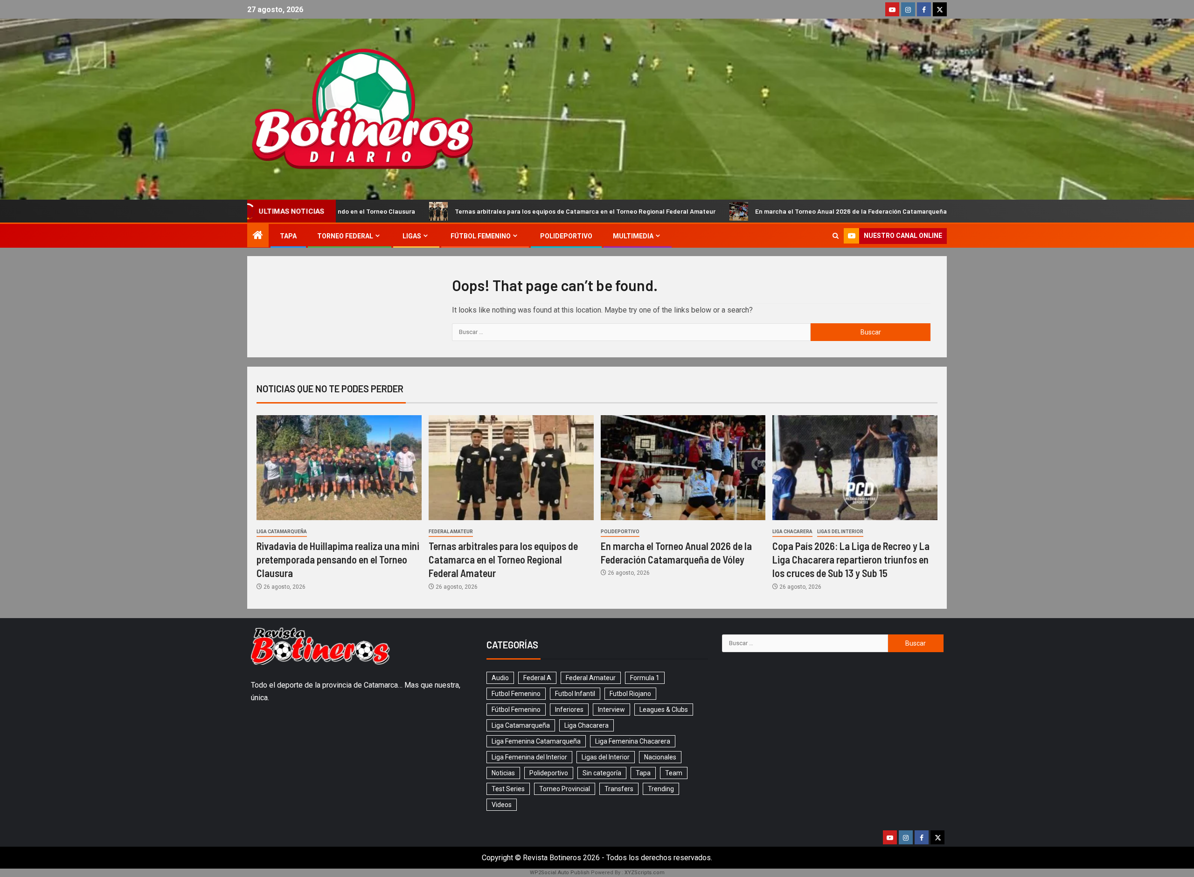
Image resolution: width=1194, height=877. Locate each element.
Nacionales (660, 757)
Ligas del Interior (840, 531)
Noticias (503, 773)
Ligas (412, 236)
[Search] (835, 236)
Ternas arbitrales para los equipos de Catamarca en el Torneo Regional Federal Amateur (516, 211)
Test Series (508, 789)
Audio (500, 678)
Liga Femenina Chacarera (632, 741)
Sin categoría (602, 773)
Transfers (618, 789)
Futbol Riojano (630, 693)
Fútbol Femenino (481, 236)
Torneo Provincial (564, 789)
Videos (502, 804)
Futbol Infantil (575, 693)
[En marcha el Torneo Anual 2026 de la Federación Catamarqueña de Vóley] (683, 467)
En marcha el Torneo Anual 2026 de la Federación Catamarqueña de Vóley (796, 211)
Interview (611, 709)
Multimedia (633, 236)
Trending (661, 789)
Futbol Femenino (516, 693)
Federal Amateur (451, 531)
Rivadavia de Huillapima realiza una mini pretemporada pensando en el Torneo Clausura (338, 559)
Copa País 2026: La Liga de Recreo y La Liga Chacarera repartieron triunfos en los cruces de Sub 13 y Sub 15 (851, 559)
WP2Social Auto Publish (560, 873)
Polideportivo (566, 236)
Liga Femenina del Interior (529, 757)
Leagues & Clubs (663, 709)
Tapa (288, 236)
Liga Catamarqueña (282, 531)
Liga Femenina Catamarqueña (536, 741)
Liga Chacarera (792, 531)
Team (673, 773)
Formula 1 (644, 678)
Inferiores (569, 709)
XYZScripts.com (645, 873)
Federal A (537, 678)
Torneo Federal (345, 236)
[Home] (258, 236)
